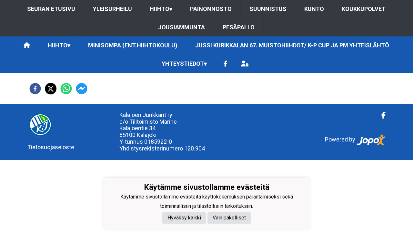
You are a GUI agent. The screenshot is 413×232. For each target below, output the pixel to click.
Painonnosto (211, 8)
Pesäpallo (239, 27)
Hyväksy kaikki (184, 218)
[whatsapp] (66, 88)
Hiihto (161, 8)
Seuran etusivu (51, 8)
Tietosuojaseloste (50, 147)
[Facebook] (225, 64)
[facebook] (35, 88)
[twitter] (50, 88)
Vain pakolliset (229, 218)
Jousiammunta (181, 27)
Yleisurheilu (112, 8)
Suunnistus (268, 8)
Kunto (314, 8)
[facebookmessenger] (81, 88)
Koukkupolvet (364, 8)
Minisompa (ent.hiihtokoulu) (132, 45)
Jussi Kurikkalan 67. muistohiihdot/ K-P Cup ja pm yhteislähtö (292, 45)
